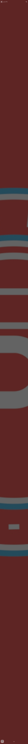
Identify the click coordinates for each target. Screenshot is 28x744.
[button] (1, 2)
